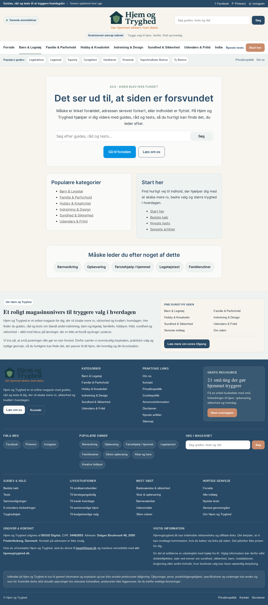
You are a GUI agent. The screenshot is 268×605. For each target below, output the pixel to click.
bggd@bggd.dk (86, 548)
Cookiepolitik (151, 395)
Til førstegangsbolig (83, 494)
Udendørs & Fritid (197, 47)
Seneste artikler (162, 229)
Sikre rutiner (144, 514)
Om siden (220, 330)
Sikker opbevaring (117, 454)
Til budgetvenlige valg (84, 514)
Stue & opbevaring (148, 494)
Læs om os (151, 152)
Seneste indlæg (174, 330)
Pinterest (31, 444)
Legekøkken (36, 59)
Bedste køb (159, 217)
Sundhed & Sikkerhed (164, 47)
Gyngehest (90, 59)
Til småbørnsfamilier (83, 488)
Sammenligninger (15, 501)
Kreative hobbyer (92, 464)
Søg (258, 20)
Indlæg (220, 47)
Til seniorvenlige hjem (84, 507)
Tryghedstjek (11, 514)
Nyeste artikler (152, 414)
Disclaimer (149, 408)
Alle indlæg (210, 494)
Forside (8, 47)
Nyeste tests (235, 47)
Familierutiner (200, 267)
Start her (255, 47)
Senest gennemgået (216, 507)
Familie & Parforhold (61, 47)
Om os (260, 59)
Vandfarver (109, 59)
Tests (6, 494)
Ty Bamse (180, 59)
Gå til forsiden (119, 152)
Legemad (55, 59)
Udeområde (144, 507)
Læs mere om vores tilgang (187, 344)
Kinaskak (128, 59)
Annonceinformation (156, 402)
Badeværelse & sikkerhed (153, 488)
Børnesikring (67, 267)
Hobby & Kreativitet (95, 47)
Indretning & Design (128, 47)
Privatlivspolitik (245, 59)
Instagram (50, 444)
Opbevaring (96, 267)
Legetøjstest (170, 267)
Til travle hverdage (82, 501)
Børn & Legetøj (30, 47)
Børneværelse (145, 501)
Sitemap (148, 421)
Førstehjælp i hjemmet (132, 267)
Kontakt (35, 410)
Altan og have (143, 454)
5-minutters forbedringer (19, 507)
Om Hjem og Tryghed (217, 514)
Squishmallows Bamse (154, 59)
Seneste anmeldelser (22, 20)
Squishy (72, 59)
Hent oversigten (222, 412)
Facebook (12, 444)
